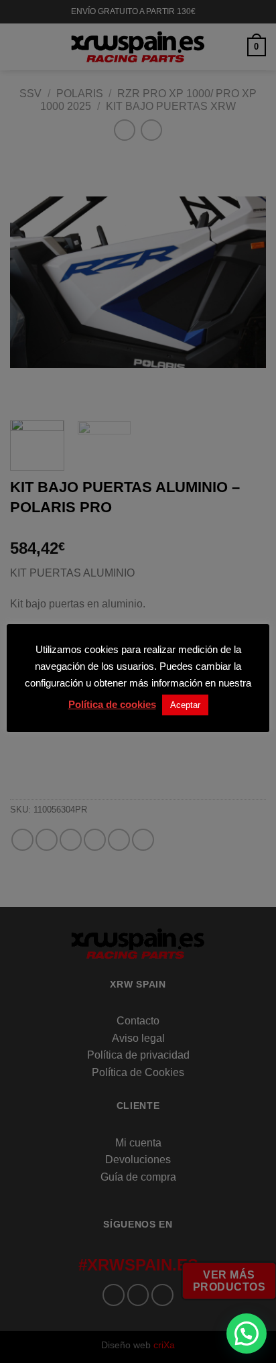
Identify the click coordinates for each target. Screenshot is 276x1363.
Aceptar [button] (185, 705)
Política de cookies (112, 704)
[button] (246, 1333)
